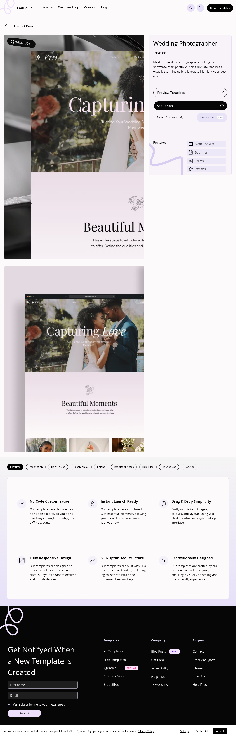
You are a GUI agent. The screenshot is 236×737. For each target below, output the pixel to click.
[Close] (231, 731)
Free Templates (114, 660)
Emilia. (24, 8)
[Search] (191, 8)
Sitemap (198, 668)
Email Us (199, 676)
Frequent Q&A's (204, 660)
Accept (220, 731)
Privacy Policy (146, 731)
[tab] (15, 467)
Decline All (201, 731)
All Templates (113, 651)
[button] (200, 8)
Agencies (109, 668)
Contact (198, 651)
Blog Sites (111, 684)
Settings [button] (184, 731)
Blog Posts (158, 651)
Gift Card (157, 660)
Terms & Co (159, 685)
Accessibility (160, 668)
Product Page (23, 26)
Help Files (158, 676)
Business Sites (113, 676)
